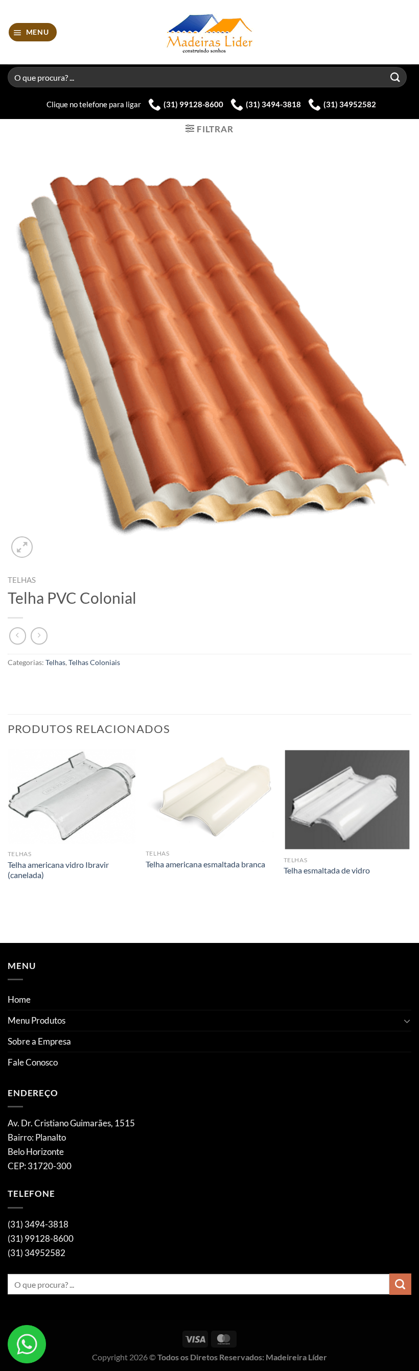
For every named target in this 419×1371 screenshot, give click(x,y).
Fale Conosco (33, 1062)
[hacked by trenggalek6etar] (210, 32)
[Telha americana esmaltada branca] (209, 796)
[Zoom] (22, 547)
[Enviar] (395, 77)
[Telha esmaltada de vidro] (347, 799)
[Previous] (8, 845)
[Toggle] (407, 1020)
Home (19, 999)
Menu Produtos (36, 1020)
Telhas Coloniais (94, 662)
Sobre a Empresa (39, 1041)
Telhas (22, 579)
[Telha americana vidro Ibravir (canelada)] (71, 797)
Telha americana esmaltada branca (205, 864)
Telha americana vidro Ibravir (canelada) (58, 870)
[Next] (410, 845)
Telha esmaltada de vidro (327, 870)
